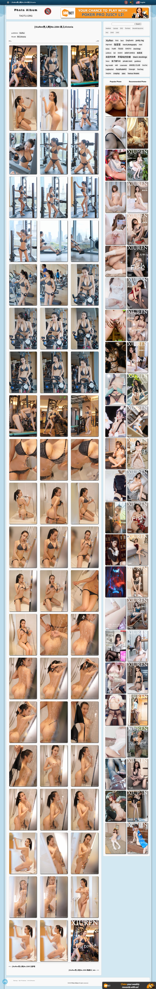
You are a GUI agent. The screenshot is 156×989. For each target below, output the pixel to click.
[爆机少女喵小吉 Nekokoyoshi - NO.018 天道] (137, 133)
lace (122, 40)
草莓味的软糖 (124, 57)
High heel (109, 44)
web (116, 65)
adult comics (130, 53)
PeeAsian (127, 28)
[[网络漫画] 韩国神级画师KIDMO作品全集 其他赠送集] (115, 646)
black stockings (140, 57)
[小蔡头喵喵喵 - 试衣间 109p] (115, 774)
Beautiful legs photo (138, 28)
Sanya (107, 61)
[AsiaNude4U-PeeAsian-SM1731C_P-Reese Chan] (115, 325)
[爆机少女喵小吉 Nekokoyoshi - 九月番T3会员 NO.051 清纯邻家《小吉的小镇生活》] (115, 454)
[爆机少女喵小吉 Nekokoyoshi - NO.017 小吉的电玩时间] (115, 165)
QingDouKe (129, 40)
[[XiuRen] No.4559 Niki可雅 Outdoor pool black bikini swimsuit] (137, 389)
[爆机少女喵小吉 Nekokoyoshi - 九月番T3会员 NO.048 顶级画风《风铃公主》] (115, 357)
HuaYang (140, 69)
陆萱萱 (117, 44)
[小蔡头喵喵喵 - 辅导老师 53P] (115, 742)
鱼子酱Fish (116, 61)
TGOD (120, 49)
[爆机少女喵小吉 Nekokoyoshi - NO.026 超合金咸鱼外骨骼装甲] (115, 197)
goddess (138, 61)
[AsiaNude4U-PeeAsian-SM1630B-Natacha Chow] (115, 101)
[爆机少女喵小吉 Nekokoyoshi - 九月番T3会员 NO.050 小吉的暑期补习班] (115, 838)
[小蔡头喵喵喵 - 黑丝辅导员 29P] (115, 133)
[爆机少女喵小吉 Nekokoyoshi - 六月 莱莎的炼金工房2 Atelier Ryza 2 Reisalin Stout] (115, 518)
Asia (116, 40)
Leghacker (110, 69)
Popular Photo (115, 82)
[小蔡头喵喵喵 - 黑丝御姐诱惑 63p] (115, 486)
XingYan (108, 73)
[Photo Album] (8, 2)
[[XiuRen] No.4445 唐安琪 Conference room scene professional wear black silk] (137, 486)
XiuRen (22, 33)
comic (117, 32)
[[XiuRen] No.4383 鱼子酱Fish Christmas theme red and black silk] (137, 518)
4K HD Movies (31, 980)
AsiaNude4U (121, 69)
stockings (137, 49)
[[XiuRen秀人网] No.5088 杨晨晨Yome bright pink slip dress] (137, 165)
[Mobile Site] (132, 2)
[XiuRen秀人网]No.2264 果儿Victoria (24, 2)
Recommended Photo (137, 82)
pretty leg (140, 40)
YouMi (114, 49)
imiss (107, 49)
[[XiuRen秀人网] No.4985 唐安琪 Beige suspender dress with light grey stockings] (137, 197)
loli (114, 53)
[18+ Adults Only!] (126, 2)
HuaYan (144, 65)
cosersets (123, 65)
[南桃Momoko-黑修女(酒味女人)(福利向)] (115, 550)
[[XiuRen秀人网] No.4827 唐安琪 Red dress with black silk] (137, 293)
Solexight (132, 69)
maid (140, 44)
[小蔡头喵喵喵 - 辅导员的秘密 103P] (115, 710)
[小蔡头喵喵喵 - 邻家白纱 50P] (115, 293)
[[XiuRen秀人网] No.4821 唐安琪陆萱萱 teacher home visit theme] (137, 325)
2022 (121, 28)
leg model (109, 65)
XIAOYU (128, 49)
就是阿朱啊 (110, 57)
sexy (107, 32)
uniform (108, 53)
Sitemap (15, 980)
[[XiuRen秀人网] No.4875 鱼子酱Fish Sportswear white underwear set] (137, 261)
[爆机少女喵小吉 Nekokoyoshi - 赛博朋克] (115, 582)
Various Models (133, 73)
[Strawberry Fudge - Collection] (137, 101)
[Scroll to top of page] (5, 981)
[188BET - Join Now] (104, 17)
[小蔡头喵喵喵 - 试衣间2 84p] (115, 678)
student (120, 53)
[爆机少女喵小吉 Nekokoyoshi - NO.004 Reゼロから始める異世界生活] (115, 261)
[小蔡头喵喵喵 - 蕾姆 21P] (115, 614)
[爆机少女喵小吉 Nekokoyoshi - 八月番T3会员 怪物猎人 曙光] (115, 806)
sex (123, 73)
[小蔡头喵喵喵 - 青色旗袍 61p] (115, 389)
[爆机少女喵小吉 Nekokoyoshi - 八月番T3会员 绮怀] (115, 422)
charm (112, 32)
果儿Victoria (21, 37)
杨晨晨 (139, 53)
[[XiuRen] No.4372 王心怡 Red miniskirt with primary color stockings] (137, 550)
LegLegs (115, 28)
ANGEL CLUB (134, 65)
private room (127, 61)
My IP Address (22, 980)
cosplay (116, 73)
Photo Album (25, 9)
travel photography (130, 45)
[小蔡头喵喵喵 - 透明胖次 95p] (115, 229)
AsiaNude (108, 28)
